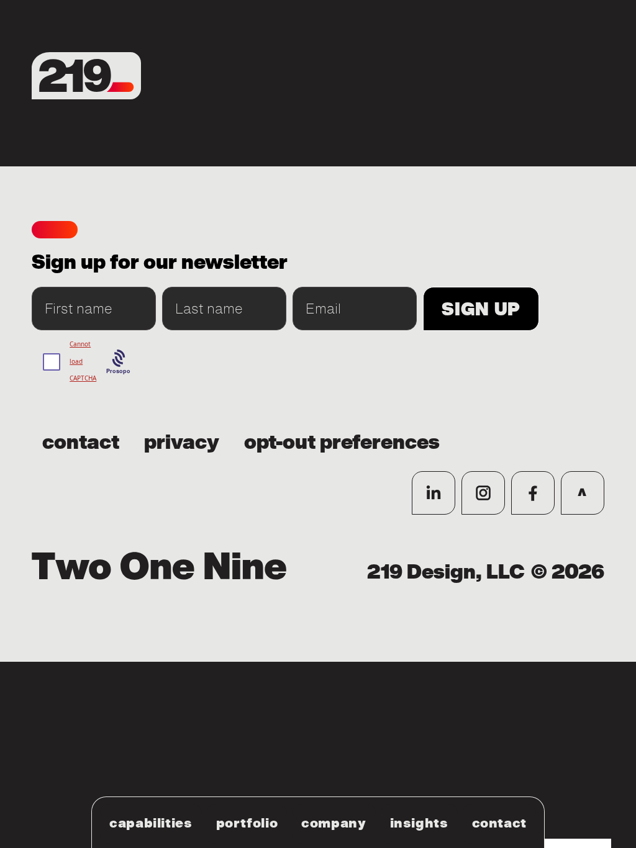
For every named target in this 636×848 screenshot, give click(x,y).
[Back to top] (582, 493)
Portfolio (247, 823)
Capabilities (151, 823)
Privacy (181, 443)
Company (333, 823)
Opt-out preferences (342, 443)
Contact (499, 823)
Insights (419, 823)
